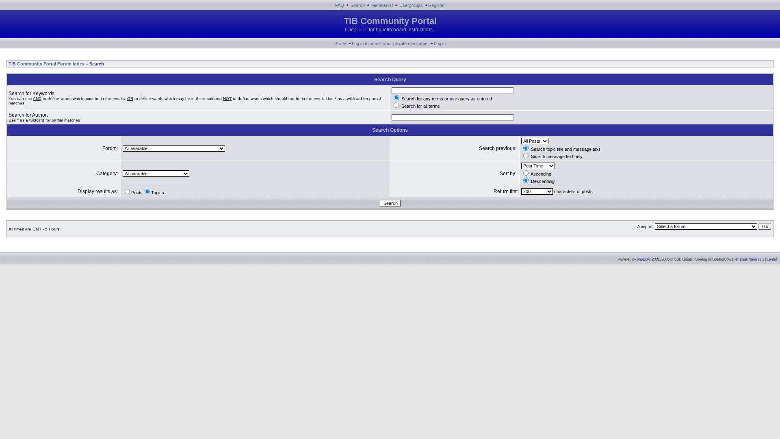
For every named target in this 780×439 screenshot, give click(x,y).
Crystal (771, 259)
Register (436, 5)
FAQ (339, 5)
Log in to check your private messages (390, 43)
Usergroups (411, 5)
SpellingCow (721, 259)
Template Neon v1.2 (749, 259)
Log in (440, 43)
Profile (340, 43)
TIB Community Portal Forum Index (45, 63)
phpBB (642, 259)
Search (358, 5)
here (362, 30)
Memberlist (382, 5)
